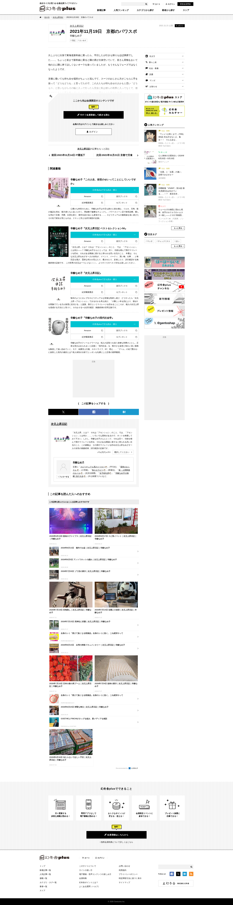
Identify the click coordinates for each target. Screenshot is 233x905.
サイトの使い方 (85, 870)
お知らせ (153, 86)
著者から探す (168, 10)
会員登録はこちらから (118, 835)
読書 (151, 74)
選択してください (121, 452)
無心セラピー (97, 470)
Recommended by (122, 768)
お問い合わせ (124, 866)
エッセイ (82, 40)
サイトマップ (124, 882)
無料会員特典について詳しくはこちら (117, 842)
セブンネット (122, 203)
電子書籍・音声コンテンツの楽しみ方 (95, 874)
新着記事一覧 (45, 870)
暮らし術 (153, 62)
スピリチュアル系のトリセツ (92, 467)
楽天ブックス (122, 196)
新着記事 (101, 10)
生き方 (47, 17)
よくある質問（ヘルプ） (89, 886)
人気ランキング (121, 10)
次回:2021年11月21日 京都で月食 (114, 155)
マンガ (152, 80)
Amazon (87, 196)
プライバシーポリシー (128, 874)
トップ (42, 866)
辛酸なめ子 (78, 462)
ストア (186, 10)
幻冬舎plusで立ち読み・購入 (105, 190)
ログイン (171, 4)
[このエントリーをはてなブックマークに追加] (185, 874)
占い (177, 241)
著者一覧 (43, 886)
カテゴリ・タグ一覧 (48, 882)
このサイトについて (87, 866)
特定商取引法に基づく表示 (130, 878)
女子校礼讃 (104, 473)
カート (157, 4)
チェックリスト (164, 241)
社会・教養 (154, 68)
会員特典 (83, 878)
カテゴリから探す (145, 10)
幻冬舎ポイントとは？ (88, 882)
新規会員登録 (185, 4)
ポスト (181, 26)
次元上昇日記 (58, 17)
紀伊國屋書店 (87, 203)
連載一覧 (43, 878)
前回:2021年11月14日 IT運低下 (68, 155)
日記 (73, 40)
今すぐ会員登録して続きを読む (95, 115)
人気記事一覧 (45, 874)
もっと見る (178, 228)
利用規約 (122, 870)
